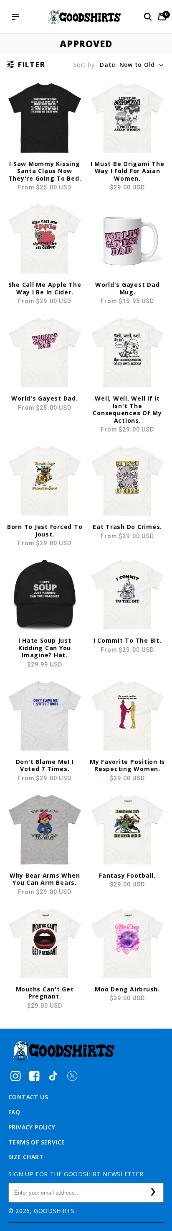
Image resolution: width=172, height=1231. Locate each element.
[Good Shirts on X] (72, 1075)
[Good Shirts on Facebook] (34, 1075)
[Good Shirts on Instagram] (15, 1075)
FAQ (14, 1112)
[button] (148, 16)
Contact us (28, 1097)
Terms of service (36, 1142)
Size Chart (25, 1157)
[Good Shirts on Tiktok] (53, 1075)
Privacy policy (32, 1127)
